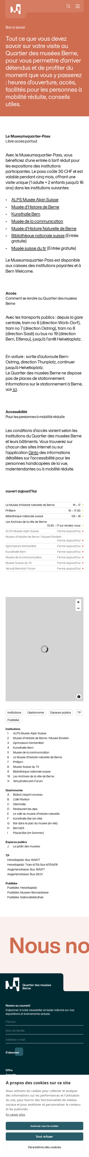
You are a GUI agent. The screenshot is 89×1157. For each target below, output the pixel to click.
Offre (9, 1070)
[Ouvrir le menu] (78, 6)
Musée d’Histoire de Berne (35, 207)
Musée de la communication (37, 221)
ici (14, 389)
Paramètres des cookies (44, 1147)
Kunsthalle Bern (25, 214)
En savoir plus (15, 1114)
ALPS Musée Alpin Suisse (34, 199)
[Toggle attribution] (78, 696)
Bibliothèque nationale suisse (38, 235)
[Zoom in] (78, 602)
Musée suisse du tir (28, 248)
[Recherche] (67, 6)
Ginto (33, 452)
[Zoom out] (78, 608)
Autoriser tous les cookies (44, 1126)
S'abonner (12, 1052)
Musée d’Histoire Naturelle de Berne (43, 228)
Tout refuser (44, 1137)
